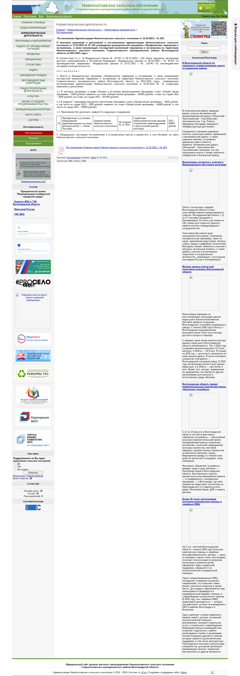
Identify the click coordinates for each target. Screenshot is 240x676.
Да (18, 463)
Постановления (33, 133)
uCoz (144, 672)
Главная (17, 16)
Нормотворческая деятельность (84, 29)
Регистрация (30, 16)
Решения (33, 138)
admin (93, 158)
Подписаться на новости (59, 16)
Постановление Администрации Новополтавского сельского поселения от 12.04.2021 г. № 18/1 (116, 147)
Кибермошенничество (33, 181)
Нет (19, 466)
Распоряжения (33, 143)
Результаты (19, 475)
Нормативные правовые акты (119, 29)
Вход (41, 16)
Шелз (184, 672)
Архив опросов (35, 475)
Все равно (22, 469)
